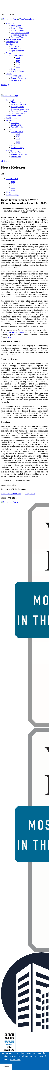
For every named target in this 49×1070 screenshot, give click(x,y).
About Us (10, 23)
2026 (18, 58)
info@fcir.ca (30, 493)
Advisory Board (17, 30)
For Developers (12, 42)
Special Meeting (17, 51)
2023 (18, 64)
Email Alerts (16, 48)
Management (16, 26)
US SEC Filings (17, 71)
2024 (18, 62)
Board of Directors (18, 28)
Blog (13, 69)
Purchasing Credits (13, 39)
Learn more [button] (15, 1059)
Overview (15, 46)
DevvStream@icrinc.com (11, 493)
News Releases (17, 55)
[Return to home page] (17, 19)
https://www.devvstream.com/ (17, 332)
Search (4, 85)
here (9, 337)
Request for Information (20, 78)
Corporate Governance (20, 32)
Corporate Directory (19, 35)
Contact (9, 73)
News (8, 53)
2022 (18, 67)
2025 (18, 60)
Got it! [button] (6, 1067)
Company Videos (18, 37)
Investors (9, 44)
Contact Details (17, 76)
